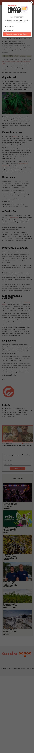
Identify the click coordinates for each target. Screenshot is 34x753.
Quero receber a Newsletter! (17, 34)
